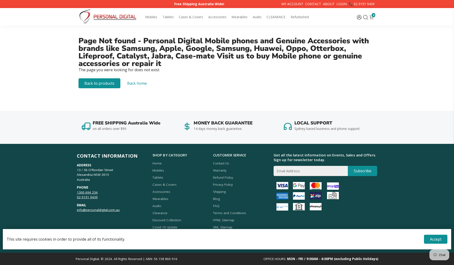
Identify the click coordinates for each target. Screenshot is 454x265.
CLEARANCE (275, 17)
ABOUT (329, 4)
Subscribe (362, 170)
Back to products (99, 83)
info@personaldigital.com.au (98, 210)
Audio (257, 17)
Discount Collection (167, 220)
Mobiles (151, 17)
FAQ (216, 206)
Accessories (217, 17)
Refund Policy (223, 177)
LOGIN (341, 4)
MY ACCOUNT (292, 4)
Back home (137, 83)
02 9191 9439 (87, 197)
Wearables (239, 17)
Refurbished (300, 17)
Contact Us (221, 163)
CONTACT (313, 4)
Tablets (168, 17)
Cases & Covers (191, 17)
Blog (216, 199)
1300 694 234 (87, 192)
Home (157, 163)
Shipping (219, 192)
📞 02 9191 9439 (362, 4)
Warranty (220, 170)
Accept (435, 239)
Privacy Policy (223, 184)
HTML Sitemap (223, 220)
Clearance (160, 213)
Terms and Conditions (229, 213)
